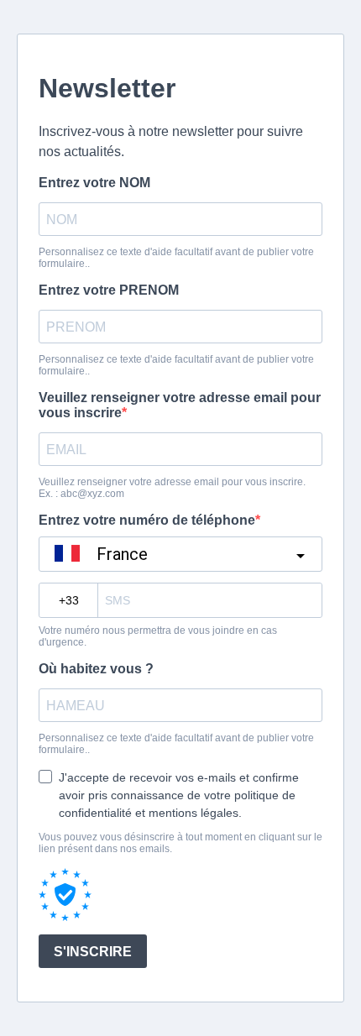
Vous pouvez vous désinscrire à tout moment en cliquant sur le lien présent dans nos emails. (180, 843)
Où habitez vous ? (96, 669)
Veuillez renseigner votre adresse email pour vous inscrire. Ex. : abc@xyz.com (172, 488)
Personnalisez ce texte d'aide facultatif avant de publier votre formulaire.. (176, 257)
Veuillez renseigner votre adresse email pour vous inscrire (180, 405)
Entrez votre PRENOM (109, 290)
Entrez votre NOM (94, 182)
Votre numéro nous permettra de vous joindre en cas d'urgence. (158, 636)
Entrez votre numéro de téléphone (147, 520)
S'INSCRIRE (93, 951)
